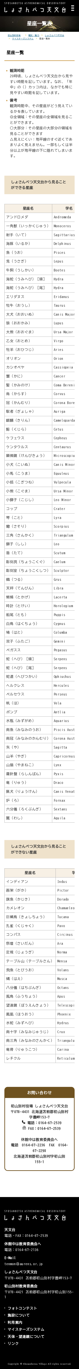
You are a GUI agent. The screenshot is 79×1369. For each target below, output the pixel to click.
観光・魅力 (34, 35)
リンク (13, 1343)
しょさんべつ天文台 (54, 35)
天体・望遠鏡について (26, 1336)
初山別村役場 (14, 35)
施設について (19, 1315)
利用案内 (15, 1322)
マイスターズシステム (23, 39)
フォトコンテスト (22, 1308)
